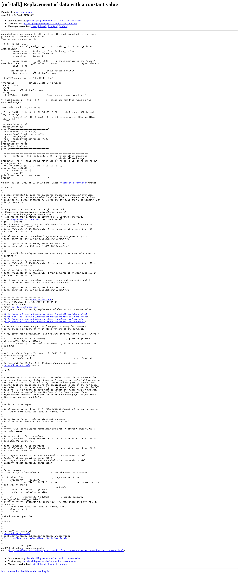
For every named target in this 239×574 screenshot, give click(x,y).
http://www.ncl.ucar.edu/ (26, 219)
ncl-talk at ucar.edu (25, 307)
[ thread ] (42, 26)
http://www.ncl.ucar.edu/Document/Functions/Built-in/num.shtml (45, 321)
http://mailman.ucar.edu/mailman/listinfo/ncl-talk (36, 538)
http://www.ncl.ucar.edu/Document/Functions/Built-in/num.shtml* (45, 319)
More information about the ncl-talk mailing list (25, 571)
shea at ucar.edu (24, 12)
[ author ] (63, 26)
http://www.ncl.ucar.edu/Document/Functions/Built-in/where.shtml (46, 316)
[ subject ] (53, 26)
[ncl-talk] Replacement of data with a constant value (53, 20)
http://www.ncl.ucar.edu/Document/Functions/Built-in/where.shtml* (46, 314)
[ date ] (34, 26)
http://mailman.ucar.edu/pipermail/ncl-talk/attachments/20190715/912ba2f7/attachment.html (66, 550)
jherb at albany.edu (73, 183)
